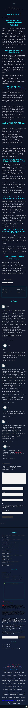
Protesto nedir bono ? (7, 558)
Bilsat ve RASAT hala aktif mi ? (9, 575)
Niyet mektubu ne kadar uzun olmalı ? (10, 579)
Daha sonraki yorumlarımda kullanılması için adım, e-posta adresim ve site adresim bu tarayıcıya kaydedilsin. (14, 506)
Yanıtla (11, 340)
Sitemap (2, 523)
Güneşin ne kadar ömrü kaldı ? (7, 291)
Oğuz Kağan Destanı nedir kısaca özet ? (10, 561)
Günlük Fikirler (14, 8)
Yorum (3, 472)
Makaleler (9, 279)
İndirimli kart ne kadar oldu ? (9, 542)
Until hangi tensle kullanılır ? (9, 548)
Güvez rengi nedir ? (21, 291)
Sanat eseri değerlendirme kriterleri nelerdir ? (12, 555)
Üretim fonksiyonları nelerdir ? (9, 545)
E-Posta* (4, 492)
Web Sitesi (4, 497)
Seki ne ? (4, 571)
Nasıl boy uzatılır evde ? (7, 564)
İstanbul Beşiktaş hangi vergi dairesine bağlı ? (12, 539)
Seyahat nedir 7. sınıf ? (7, 552)
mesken (7, 282)
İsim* (3, 486)
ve (11, 282)
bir (3, 282)
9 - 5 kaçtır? (5, 510)
